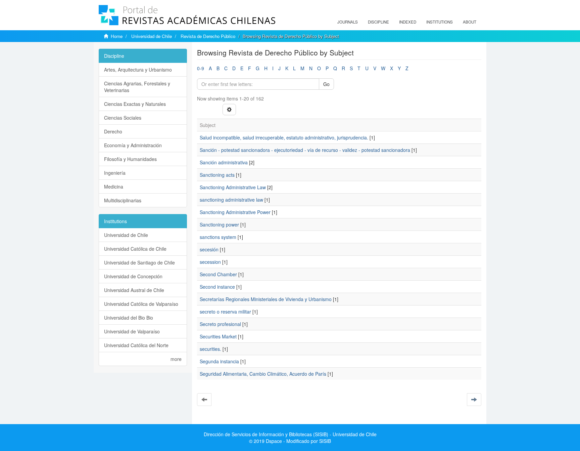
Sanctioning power (219, 224)
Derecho (113, 131)
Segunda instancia (219, 361)
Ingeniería (115, 172)
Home (117, 36)
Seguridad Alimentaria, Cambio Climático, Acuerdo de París (263, 373)
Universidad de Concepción (133, 276)
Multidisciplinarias (122, 200)
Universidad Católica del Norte (136, 345)
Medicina (113, 186)
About (469, 22)
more (176, 359)
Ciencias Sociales (122, 117)
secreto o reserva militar (225, 311)
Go (326, 84)
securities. (210, 348)
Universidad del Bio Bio (128, 317)
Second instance (217, 286)
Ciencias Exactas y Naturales (135, 103)
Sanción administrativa (224, 162)
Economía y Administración (133, 145)
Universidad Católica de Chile (135, 248)
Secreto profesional (220, 324)
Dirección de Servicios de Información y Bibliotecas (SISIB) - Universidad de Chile (290, 434)
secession (210, 261)
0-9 (200, 68)
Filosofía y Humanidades (130, 159)
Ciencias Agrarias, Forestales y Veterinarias (137, 86)
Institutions (439, 22)
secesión (209, 249)
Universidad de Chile (151, 36)
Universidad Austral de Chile (134, 290)
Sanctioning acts (217, 174)
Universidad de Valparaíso (132, 331)
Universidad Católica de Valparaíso (141, 303)
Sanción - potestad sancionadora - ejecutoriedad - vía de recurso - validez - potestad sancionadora (305, 150)
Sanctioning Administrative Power (235, 212)
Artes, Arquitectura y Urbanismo (138, 69)
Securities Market (218, 336)
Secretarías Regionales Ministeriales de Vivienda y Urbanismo (266, 299)
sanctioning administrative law (231, 199)
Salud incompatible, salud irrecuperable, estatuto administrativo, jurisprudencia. (284, 137)
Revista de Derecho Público (208, 36)
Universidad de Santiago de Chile (139, 262)
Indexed (407, 22)
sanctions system (218, 237)
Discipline (378, 22)
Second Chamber (218, 274)
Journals (347, 22)
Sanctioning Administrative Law (233, 187)
